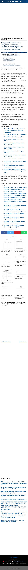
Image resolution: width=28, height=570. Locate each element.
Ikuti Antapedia (23, 563)
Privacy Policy (15, 563)
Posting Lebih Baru (6, 341)
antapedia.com (14, 1)
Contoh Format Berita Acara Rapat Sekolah (6, 266)
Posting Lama (23, 341)
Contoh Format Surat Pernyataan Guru (19, 277)
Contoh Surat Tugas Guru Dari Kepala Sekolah (20, 251)
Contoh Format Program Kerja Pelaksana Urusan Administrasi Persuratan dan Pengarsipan (20, 263)
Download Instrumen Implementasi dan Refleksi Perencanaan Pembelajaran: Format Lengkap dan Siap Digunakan (14, 483)
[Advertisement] (14, 26)
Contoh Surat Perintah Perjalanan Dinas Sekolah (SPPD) (7, 282)
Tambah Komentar (16, 49)
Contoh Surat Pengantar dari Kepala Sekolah (6, 251)
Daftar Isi (4, 563)
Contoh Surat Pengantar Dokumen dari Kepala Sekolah (6, 297)
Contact (9, 563)
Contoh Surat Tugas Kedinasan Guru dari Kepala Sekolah (19, 297)
